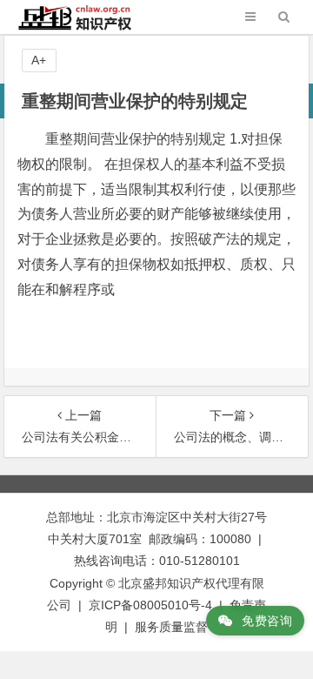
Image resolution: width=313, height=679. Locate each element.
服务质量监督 (171, 627)
